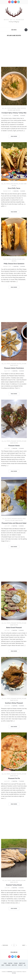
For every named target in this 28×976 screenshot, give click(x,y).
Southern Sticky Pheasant (14, 703)
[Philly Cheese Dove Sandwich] (14, 236)
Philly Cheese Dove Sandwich (14, 263)
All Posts (8, 108)
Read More (14, 136)
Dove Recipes (14, 183)
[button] (14, 30)
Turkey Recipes (21, 108)
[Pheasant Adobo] (14, 418)
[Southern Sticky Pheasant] (14, 676)
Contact (20, 965)
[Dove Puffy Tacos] (14, 161)
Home (5, 963)
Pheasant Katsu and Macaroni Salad (14, 523)
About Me (14, 965)
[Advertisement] (14, 52)
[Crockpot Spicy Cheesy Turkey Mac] (14, 86)
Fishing (16, 963)
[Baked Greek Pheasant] (14, 600)
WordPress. (10, 971)
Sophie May (16, 115)
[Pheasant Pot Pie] (14, 751)
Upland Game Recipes (14, 110)
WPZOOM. (14, 973)
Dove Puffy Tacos (14, 188)
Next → (24, 945)
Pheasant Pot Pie (14, 778)
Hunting (13, 108)
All (3, 108)
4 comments (21, 705)
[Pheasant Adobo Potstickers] (14, 341)
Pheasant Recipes (16, 363)
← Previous (4, 945)
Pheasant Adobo (14, 445)
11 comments (21, 781)
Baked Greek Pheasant (14, 627)
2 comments (22, 191)
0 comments (22, 115)
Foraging (8, 965)
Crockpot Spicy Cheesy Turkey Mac (14, 113)
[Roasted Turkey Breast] (14, 858)
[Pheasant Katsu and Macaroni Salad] (14, 496)
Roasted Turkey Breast (14, 885)
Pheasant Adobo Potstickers (14, 368)
